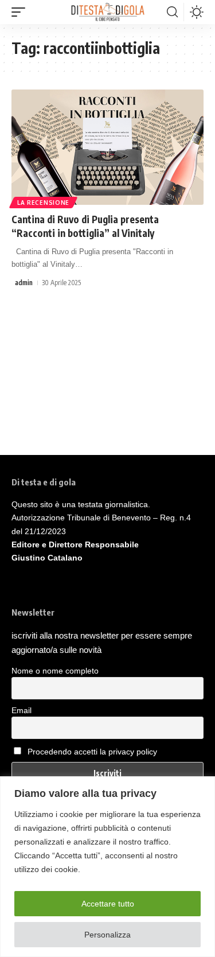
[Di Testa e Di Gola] (107, 12)
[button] (21, 12)
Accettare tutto (107, 903)
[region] (107, 866)
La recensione (43, 202)
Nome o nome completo (55, 670)
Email (21, 710)
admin (24, 282)
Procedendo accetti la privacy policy (92, 751)
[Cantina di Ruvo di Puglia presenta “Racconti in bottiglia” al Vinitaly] (107, 147)
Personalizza (107, 934)
